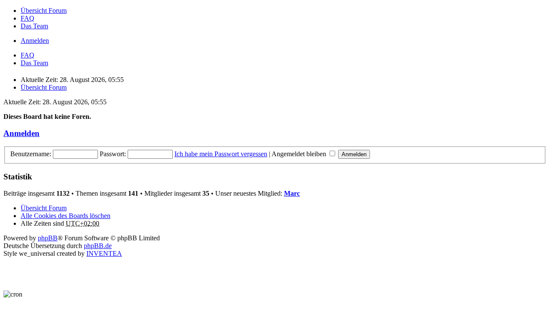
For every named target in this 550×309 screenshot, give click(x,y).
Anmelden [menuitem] (35, 40)
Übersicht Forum (44, 208)
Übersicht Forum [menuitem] (44, 10)
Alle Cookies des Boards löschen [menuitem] (65, 215)
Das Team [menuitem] (34, 26)
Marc (292, 193)
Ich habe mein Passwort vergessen (220, 154)
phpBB (48, 238)
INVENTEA (104, 253)
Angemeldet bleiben (300, 154)
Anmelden (21, 133)
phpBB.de (98, 245)
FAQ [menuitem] (27, 18)
